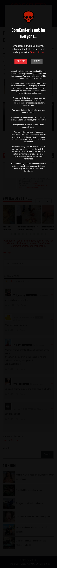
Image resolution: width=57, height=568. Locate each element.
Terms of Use (37, 52)
